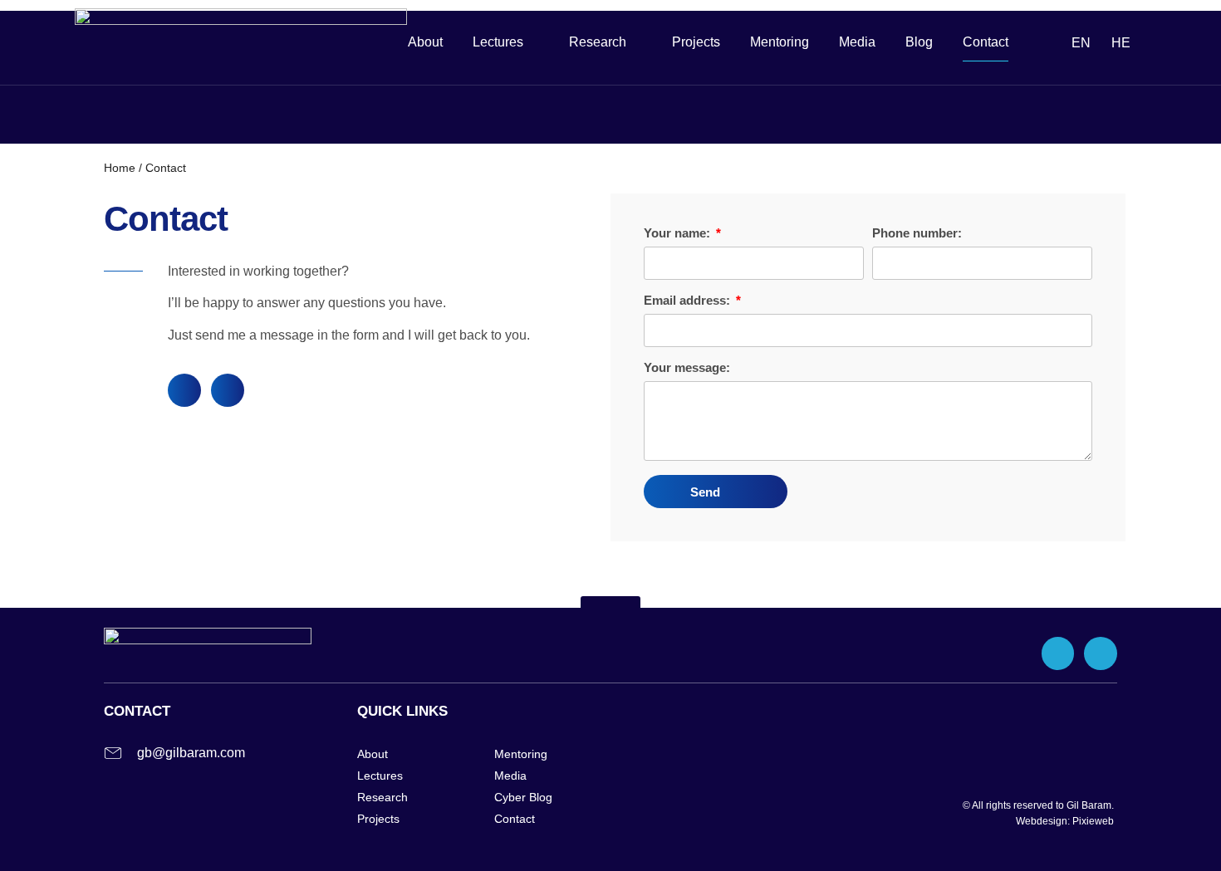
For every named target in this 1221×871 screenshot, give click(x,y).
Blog (919, 42)
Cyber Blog (523, 797)
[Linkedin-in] (227, 390)
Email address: (688, 300)
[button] (610, 607)
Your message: (687, 367)
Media (857, 42)
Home (119, 168)
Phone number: (917, 233)
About (425, 42)
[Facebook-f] (184, 390)
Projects (696, 42)
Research (597, 42)
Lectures (380, 775)
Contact (985, 42)
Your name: (678, 233)
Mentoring (779, 42)
